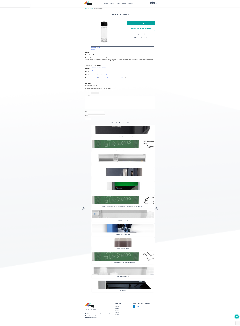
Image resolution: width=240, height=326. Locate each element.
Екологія (101, 77)
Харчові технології (133, 77)
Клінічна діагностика (108, 77)
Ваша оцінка (88, 93)
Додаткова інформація (96, 47)
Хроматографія (105, 74)
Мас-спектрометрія (97, 74)
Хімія (127, 77)
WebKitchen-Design (99, 324)
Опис (92, 45)
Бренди (112, 3)
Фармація (123, 77)
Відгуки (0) (93, 49)
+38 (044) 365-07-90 (141, 37)
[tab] (122, 45)
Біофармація (95, 77)
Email (86, 115)
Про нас (106, 3)
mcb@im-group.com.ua (92, 317)
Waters (94, 70)
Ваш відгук (88, 95)
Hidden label (3, 10)
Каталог (118, 3)
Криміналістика (117, 77)
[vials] (104, 31)
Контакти (130, 3)
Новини (124, 3)
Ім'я (86, 111)
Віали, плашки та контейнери (99, 67)
